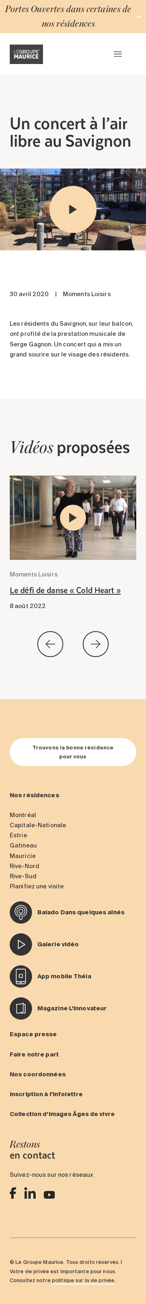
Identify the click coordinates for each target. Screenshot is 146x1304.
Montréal (23, 815)
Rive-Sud (23, 876)
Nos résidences (34, 795)
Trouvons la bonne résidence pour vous (73, 752)
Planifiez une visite (37, 886)
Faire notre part (34, 1054)
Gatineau (23, 845)
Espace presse (33, 1034)
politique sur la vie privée (83, 1280)
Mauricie (23, 856)
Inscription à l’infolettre (46, 1094)
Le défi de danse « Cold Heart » (65, 589)
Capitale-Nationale (38, 825)
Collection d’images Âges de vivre (62, 1114)
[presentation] (50, 645)
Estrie (18, 835)
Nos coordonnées (38, 1074)
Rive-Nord (24, 866)
